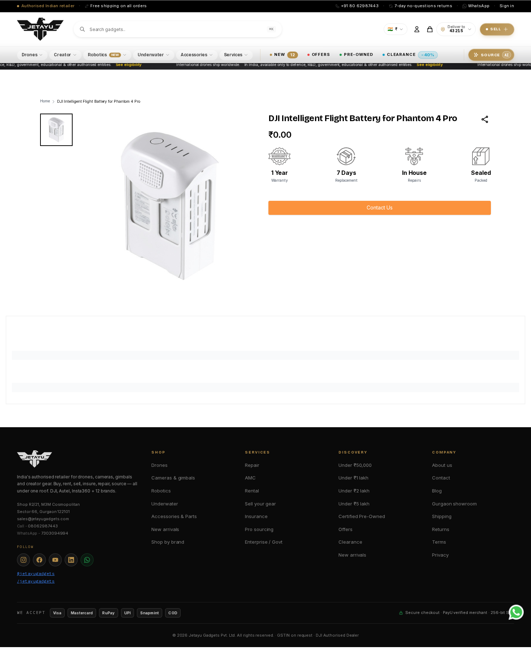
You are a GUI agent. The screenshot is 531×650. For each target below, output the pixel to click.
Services (233, 54)
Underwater (164, 504)
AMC (250, 478)
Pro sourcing (259, 529)
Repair (252, 465)
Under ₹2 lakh (354, 491)
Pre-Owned (358, 54)
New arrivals (165, 529)
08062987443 (42, 526)
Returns (440, 529)
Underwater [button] (151, 54)
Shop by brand (167, 542)
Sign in (507, 5)
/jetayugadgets (36, 581)
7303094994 (54, 533)
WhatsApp (478, 5)
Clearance (411, 54)
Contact (441, 478)
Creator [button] (62, 54)
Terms (439, 542)
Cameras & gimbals (173, 478)
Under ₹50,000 (355, 465)
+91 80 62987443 (360, 5)
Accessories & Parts (174, 516)
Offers (321, 54)
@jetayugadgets (36, 573)
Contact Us (379, 207)
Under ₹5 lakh (354, 504)
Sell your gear (260, 504)
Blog (437, 491)
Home (45, 101)
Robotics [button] (103, 54)
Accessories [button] (194, 54)
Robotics (160, 491)
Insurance (256, 516)
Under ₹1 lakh (353, 478)
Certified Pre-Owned (361, 516)
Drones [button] (29, 54)
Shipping (441, 516)
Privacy (440, 555)
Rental (252, 491)
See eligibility (123, 64)
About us (442, 465)
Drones (159, 465)
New (284, 54)
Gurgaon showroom (454, 504)
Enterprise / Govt (263, 542)
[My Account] (416, 29)
